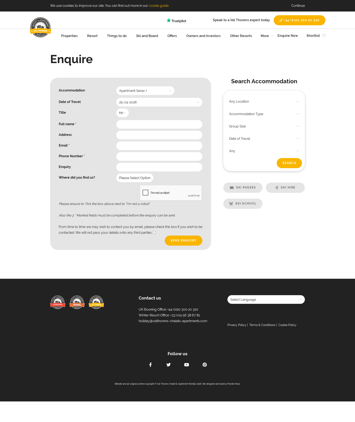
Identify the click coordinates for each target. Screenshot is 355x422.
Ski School (246, 203)
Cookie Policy (287, 325)
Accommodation (72, 90)
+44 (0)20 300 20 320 (302, 20)
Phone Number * (72, 156)
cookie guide (158, 6)
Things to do (117, 36)
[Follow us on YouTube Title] (186, 365)
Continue (298, 6)
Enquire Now (288, 36)
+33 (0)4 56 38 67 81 (185, 315)
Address (65, 135)
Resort (92, 36)
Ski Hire (288, 187)
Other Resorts (241, 36)
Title (62, 112)
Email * (64, 145)
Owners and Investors (203, 36)
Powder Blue (233, 384)
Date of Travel (70, 102)
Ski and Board (147, 36)
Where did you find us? (77, 177)
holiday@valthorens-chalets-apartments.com (173, 321)
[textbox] (264, 101)
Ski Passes (246, 187)
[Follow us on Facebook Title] (150, 365)
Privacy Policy (236, 325)
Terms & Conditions (262, 325)
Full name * (67, 124)
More (265, 36)
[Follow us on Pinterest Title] (204, 365)
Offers (172, 36)
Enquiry (65, 167)
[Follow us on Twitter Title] (168, 365)
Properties (69, 36)
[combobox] (264, 101)
